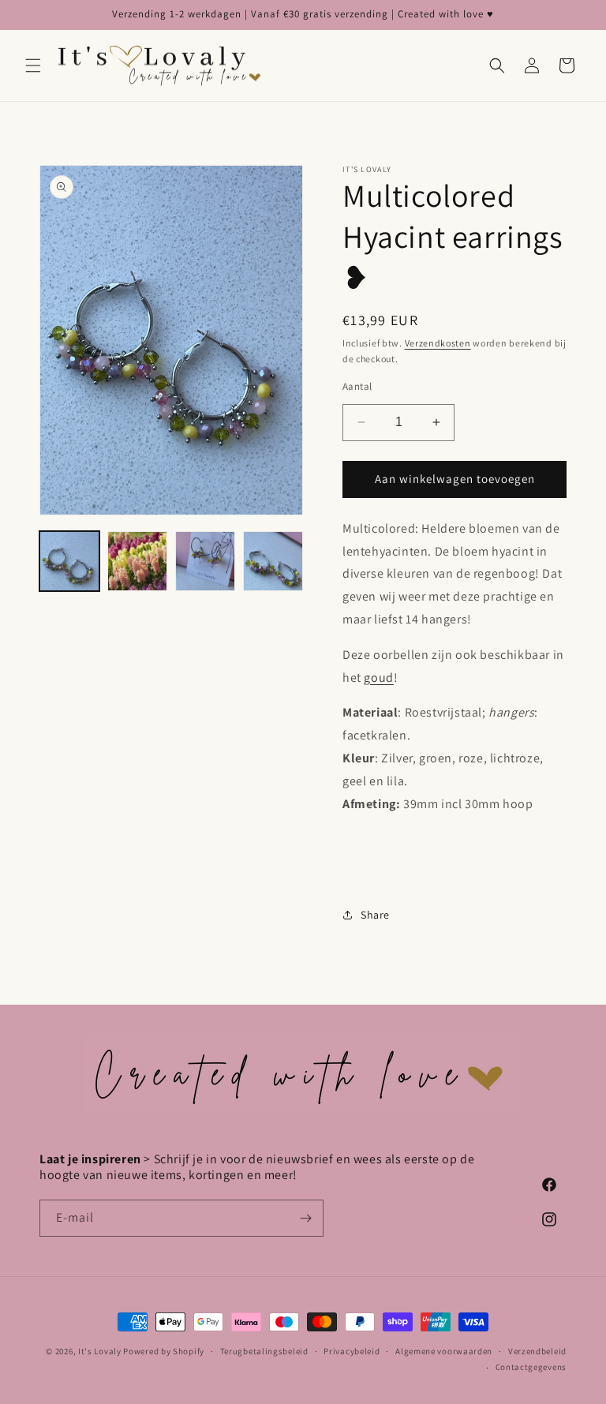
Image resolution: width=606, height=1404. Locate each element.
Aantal (357, 386)
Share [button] (375, 915)
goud (378, 677)
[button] (33, 65)
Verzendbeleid (537, 1351)
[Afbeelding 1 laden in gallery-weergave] (69, 561)
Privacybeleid (352, 1351)
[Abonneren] (305, 1218)
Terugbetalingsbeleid (264, 1351)
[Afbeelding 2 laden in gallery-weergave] (137, 561)
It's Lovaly (100, 1351)
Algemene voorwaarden (443, 1351)
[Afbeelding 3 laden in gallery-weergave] (205, 561)
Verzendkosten (438, 343)
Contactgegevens (531, 1366)
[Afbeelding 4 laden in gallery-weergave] (273, 561)
